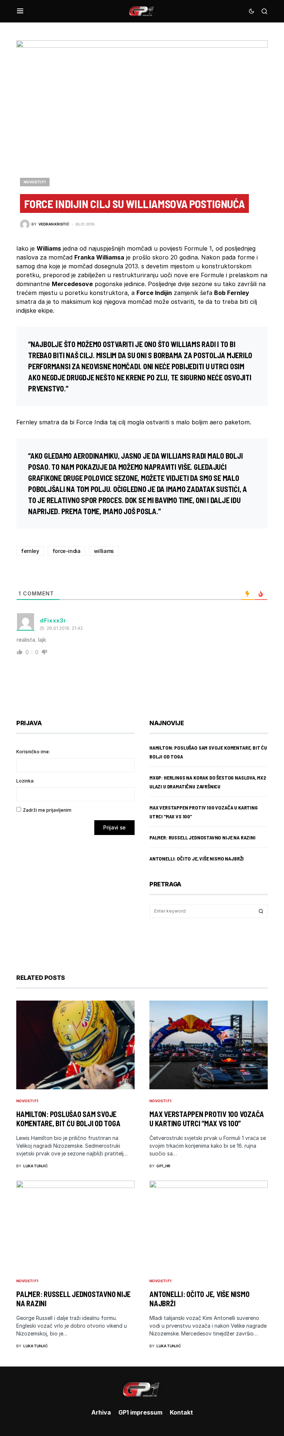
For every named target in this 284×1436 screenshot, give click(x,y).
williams (104, 551)
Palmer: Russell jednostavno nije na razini (202, 837)
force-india (67, 551)
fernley (30, 551)
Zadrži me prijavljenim (47, 810)
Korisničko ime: (33, 751)
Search (261, 911)
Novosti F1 (35, 182)
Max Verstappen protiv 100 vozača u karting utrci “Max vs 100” (206, 1119)
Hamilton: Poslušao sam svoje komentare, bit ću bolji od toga (68, 1119)
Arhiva (101, 1412)
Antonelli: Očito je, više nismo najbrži (196, 858)
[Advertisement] (75, 899)
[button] (20, 11)
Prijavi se (114, 827)
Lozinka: (25, 781)
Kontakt (181, 1412)
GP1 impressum (140, 1412)
